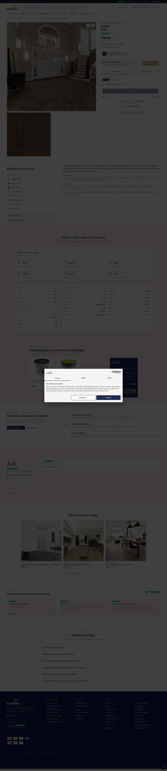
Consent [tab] (57, 378)
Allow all (108, 397)
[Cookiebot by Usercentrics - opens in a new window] (113, 372)
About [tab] (110, 378)
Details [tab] (83, 378)
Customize (82, 397)
